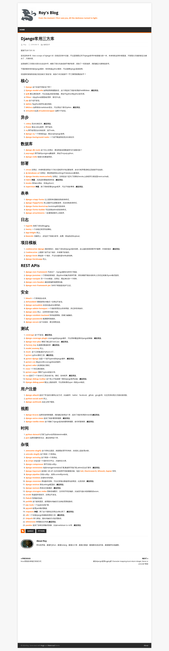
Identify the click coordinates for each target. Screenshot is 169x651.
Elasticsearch (91, 471)
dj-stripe (29, 461)
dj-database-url (33, 173)
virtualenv (30, 111)
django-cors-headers (35, 282)
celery (28, 123)
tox (27, 375)
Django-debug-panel (35, 382)
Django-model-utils (34, 90)
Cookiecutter (31, 252)
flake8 (28, 498)
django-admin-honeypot (37, 308)
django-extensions (34, 467)
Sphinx (29, 104)
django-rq (30, 134)
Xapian (109, 471)
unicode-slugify (33, 454)
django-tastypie (33, 278)
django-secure (32, 322)
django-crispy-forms (35, 199)
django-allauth (32, 395)
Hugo (43, 645)
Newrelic (30, 236)
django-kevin (31, 255)
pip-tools (30, 505)
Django (29, 87)
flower (28, 127)
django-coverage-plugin (36, 338)
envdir (28, 494)
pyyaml (29, 508)
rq (27, 130)
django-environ (32, 484)
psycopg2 (30, 153)
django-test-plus (33, 341)
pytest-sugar (32, 372)
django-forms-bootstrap (37, 206)
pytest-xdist (31, 365)
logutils (29, 226)
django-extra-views (34, 418)
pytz (28, 438)
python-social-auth (34, 398)
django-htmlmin (33, 478)
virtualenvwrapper (46, 111)
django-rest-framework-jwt (38, 285)
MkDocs (29, 107)
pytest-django (32, 358)
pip (27, 100)
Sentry (29, 229)
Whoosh (101, 471)
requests (30, 511)
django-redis (31, 157)
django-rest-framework (36, 272)
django (30, 531)
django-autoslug (33, 457)
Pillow (28, 97)
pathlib (29, 501)
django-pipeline (33, 474)
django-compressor (34, 464)
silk (27, 515)
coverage (30, 335)
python (41, 531)
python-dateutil (33, 434)
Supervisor (30, 186)
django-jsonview (33, 275)
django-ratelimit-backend (37, 315)
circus (28, 169)
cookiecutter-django (35, 249)
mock (28, 352)
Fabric (28, 180)
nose (28, 369)
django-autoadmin (34, 305)
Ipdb (28, 94)
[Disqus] (84, 605)
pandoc (29, 525)
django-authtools (33, 402)
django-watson (32, 488)
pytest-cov (31, 362)
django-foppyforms (34, 203)
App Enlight (31, 232)
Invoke (29, 183)
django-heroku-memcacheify (39, 176)
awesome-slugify (33, 450)
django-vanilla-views (35, 421)
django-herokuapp (34, 259)
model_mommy (32, 348)
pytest (29, 355)
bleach (29, 298)
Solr (82, 471)
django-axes (31, 312)
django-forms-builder (35, 209)
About (146, 645)
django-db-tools (33, 150)
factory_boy (31, 345)
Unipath (29, 518)
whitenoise (31, 522)
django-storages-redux (36, 491)
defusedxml (31, 302)
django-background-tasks (37, 137)
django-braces (32, 415)
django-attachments (35, 213)
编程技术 (46, 44)
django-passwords (34, 318)
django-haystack (33, 471)
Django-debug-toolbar (36, 379)
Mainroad (51, 645)
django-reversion (33, 481)
